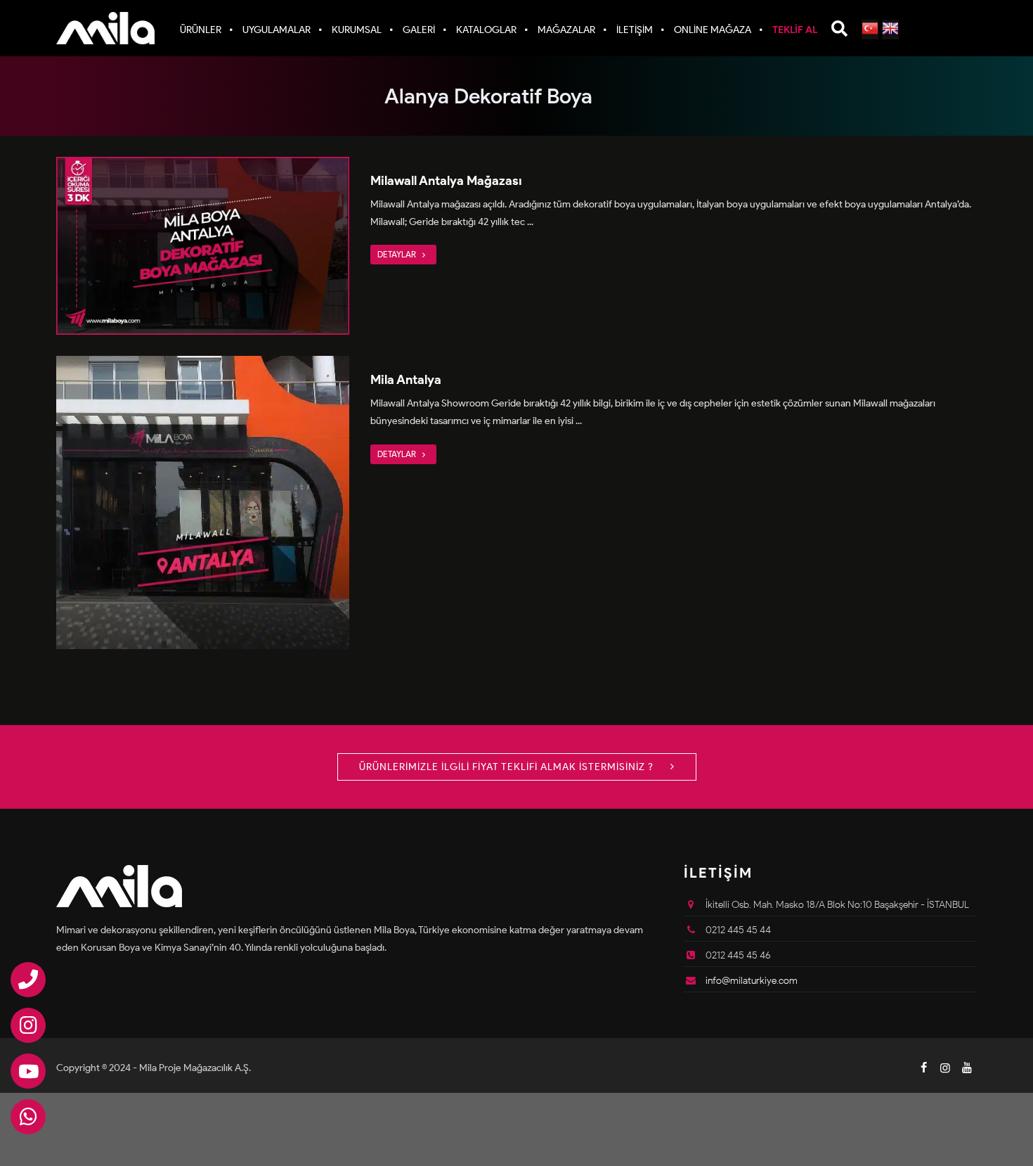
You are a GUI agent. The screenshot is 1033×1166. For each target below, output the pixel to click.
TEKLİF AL (794, 30)
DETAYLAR (397, 254)
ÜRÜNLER (200, 30)
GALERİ (419, 30)
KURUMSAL (357, 30)
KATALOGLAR (486, 30)
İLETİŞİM (634, 30)
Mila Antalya (405, 379)
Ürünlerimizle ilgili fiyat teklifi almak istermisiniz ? (507, 767)
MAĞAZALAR (566, 30)
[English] (890, 29)
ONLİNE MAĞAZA (712, 30)
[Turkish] (870, 29)
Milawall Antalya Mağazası (446, 180)
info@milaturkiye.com (752, 981)
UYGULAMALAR (276, 30)
